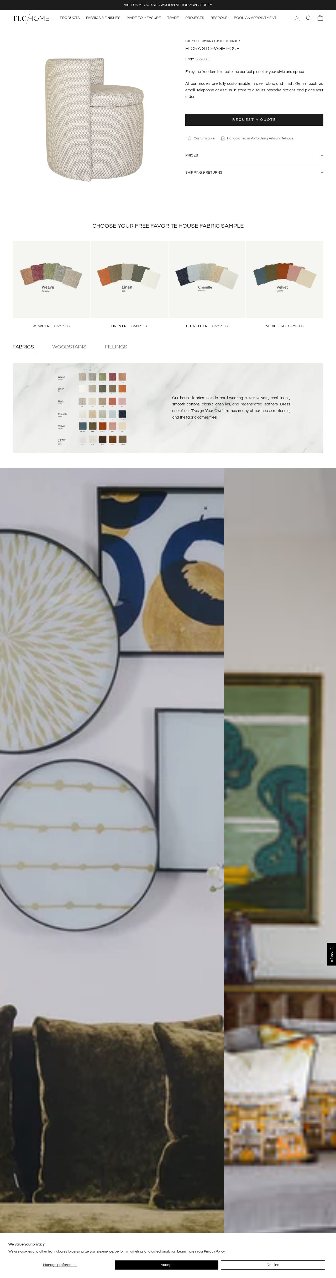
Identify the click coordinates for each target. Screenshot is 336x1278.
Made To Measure (144, 18)
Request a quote (254, 119)
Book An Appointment (255, 18)
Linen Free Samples (129, 326)
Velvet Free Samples (284, 326)
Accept (167, 1265)
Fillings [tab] (116, 347)
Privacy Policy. (214, 1251)
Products (70, 18)
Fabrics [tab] (23, 347)
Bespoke (219, 18)
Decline (273, 1265)
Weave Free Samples (51, 326)
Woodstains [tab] (69, 347)
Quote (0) (332, 954)
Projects (194, 18)
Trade (173, 18)
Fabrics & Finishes (103, 18)
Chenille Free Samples (207, 326)
